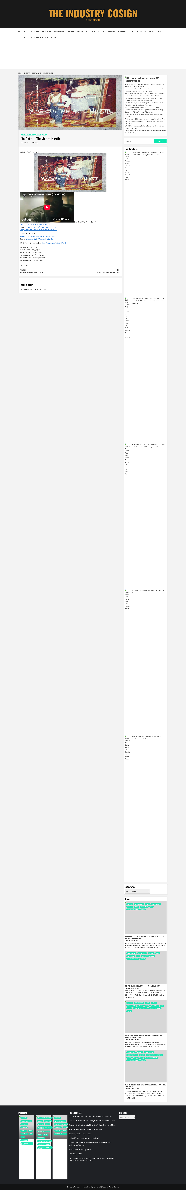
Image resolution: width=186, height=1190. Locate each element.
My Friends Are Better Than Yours (44, 1127)
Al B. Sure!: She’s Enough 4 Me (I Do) (107, 271)
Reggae (45, 1134)
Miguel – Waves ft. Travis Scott (31, 271)
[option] (25, 1148)
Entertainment (139, 904)
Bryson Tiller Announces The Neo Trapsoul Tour (143, 986)
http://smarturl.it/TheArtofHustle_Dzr (40, 239)
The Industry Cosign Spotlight (35, 37)
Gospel (147, 904)
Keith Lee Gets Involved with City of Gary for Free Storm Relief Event (92, 1125)
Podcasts (23, 1134)
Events (147, 1003)
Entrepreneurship (132, 1055)
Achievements (131, 1052)
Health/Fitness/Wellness (44, 1118)
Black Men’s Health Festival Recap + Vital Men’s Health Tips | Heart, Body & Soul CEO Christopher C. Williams (60, 1157)
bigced (26, 142)
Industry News (59, 31)
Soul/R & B (90, 31)
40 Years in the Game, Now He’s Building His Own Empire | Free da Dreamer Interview (25, 1153)
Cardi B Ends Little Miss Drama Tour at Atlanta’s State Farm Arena (145, 1086)
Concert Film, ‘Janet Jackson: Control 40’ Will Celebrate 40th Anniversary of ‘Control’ (90, 1144)
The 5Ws (54, 37)
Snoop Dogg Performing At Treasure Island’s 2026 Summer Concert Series (143, 1036)
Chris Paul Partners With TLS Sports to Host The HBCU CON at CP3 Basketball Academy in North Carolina (148, 300)
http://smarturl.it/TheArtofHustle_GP (43, 230)
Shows (144, 956)
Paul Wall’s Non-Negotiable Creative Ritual (84, 1138)
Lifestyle (101, 31)
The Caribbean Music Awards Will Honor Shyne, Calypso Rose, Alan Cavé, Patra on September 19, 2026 (91, 1159)
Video (131, 31)
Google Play (24, 230)
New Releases (144, 907)
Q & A (22, 1137)
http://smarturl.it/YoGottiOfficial (54, 243)
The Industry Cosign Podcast (43, 1147)
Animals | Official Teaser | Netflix (80, 1149)
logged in (31, 289)
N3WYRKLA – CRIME (75, 1154)
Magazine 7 (106, 1187)
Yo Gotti (26, 265)
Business (111, 31)
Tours (143, 909)
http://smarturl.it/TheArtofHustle (37, 224)
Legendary (122, 31)
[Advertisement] (93, 54)
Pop (151, 907)
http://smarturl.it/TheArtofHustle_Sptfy (40, 236)
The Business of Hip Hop (145, 31)
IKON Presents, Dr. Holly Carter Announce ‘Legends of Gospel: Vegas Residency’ (144, 937)
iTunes (22, 224)
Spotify (22, 236)
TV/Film (80, 31)
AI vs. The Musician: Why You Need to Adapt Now (85, 1129)
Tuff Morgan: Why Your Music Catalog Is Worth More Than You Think (92, 1121)
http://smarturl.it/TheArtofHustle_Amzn (41, 227)
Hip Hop (71, 31)
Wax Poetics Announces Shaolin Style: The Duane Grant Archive (90, 1116)
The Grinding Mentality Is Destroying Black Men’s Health (42, 1151)
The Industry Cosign (93, 13)
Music (136, 907)
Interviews (46, 31)
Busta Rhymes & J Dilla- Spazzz (80, 1134)
